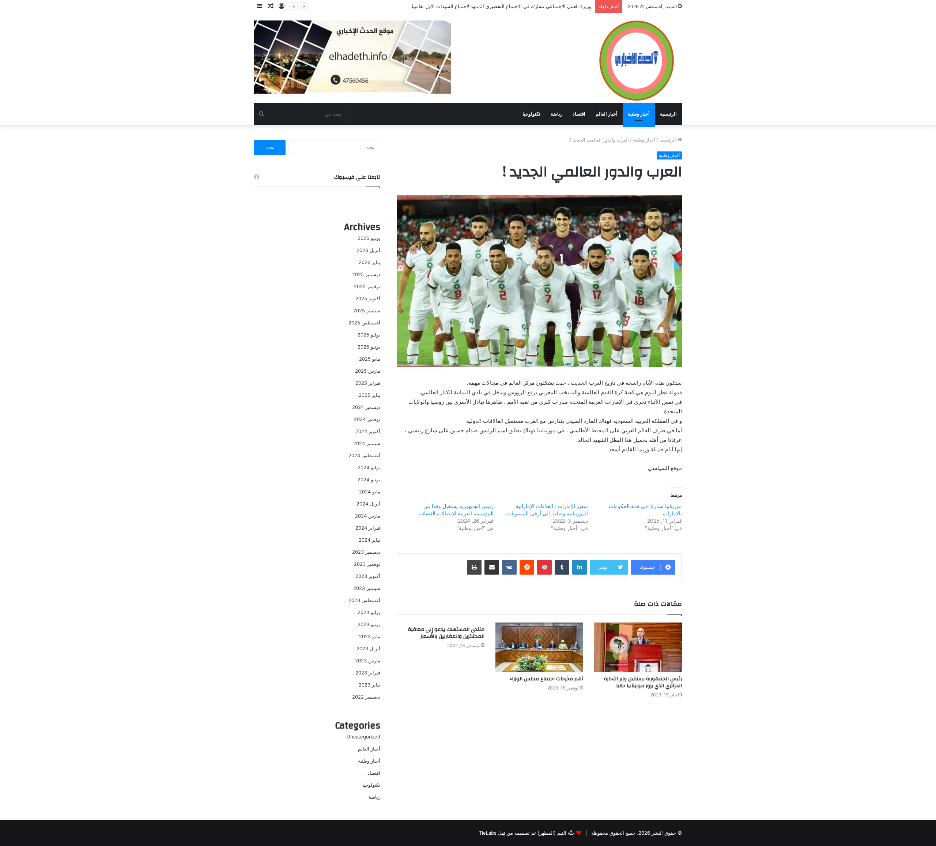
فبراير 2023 (367, 673)
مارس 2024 (367, 516)
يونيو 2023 (369, 624)
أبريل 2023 (368, 648)
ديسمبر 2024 (366, 407)
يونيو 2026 (369, 238)
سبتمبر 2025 (366, 310)
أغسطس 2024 (364, 455)
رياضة (556, 114)
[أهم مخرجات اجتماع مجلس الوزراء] (539, 647)
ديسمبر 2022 (366, 697)
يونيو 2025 (369, 347)
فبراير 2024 (367, 528)
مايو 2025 (369, 359)
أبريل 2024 (368, 504)
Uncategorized (363, 737)
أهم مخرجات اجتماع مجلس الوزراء (546, 679)
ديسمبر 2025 (366, 274)
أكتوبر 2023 (367, 576)
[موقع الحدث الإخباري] (636, 58)
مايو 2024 (369, 492)
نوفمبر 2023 (367, 564)
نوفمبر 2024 (367, 419)
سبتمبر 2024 (366, 443)
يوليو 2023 (369, 612)
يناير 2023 (369, 685)
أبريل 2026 (368, 250)
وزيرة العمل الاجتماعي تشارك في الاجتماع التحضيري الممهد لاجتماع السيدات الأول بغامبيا (501, 6)
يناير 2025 (369, 395)
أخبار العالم (607, 114)
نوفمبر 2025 (367, 286)
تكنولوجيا (531, 114)
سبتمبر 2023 (366, 588)
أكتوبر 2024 (367, 431)
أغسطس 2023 (364, 600)
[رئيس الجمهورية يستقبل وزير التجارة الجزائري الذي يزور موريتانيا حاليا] (638, 647)
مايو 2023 (369, 636)
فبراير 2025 (367, 383)
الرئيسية (668, 114)
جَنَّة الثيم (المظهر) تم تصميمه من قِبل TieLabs (527, 833)
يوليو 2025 (369, 335)
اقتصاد (579, 114)
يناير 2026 (369, 262)
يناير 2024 (369, 540)
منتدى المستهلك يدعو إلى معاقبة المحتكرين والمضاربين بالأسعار (446, 633)
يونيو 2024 (369, 479)
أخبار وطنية (639, 114)
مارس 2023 (367, 660)
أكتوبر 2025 (367, 298)
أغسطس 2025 (364, 323)
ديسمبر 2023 (366, 552)
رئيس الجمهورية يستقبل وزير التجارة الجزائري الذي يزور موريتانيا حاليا (643, 682)
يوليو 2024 (369, 467)
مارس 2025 (367, 371)
